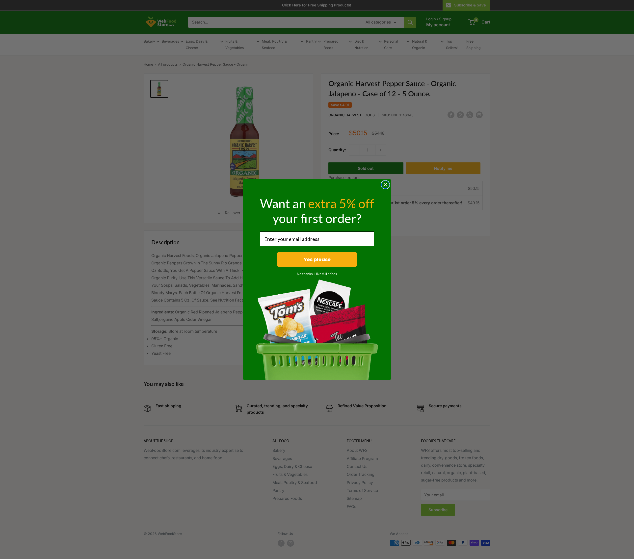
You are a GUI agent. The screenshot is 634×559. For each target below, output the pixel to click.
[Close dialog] (385, 185)
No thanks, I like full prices (317, 274)
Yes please (317, 259)
